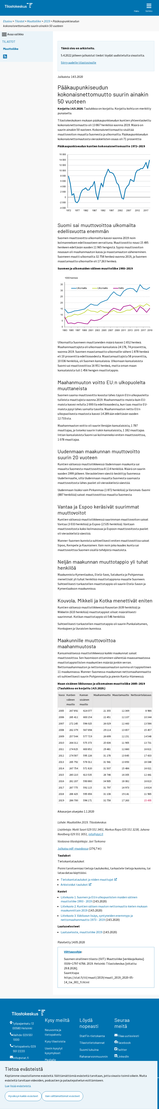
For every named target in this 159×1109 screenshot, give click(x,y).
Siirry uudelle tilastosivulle (78, 62)
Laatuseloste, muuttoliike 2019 (81, 932)
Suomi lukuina (89, 1049)
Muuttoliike (34, 21)
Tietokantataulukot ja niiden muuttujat (87, 879)
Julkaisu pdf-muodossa (73, 848)
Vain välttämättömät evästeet (62, 1096)
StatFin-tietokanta (92, 1036)
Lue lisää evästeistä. (18, 1086)
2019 (47, 21)
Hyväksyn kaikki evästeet (23, 1096)
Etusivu (7, 21)
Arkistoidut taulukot (74, 884)
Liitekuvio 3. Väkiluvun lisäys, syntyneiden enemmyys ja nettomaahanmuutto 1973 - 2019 (97, 918)
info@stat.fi (95, 834)
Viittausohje (72, 952)
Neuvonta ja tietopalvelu (53, 1032)
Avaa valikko (15, 34)
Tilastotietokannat (92, 1042)
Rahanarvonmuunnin (94, 1056)
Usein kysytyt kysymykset (54, 1050)
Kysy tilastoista (55, 1041)
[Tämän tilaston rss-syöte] (5, 57)
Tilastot (19, 21)
